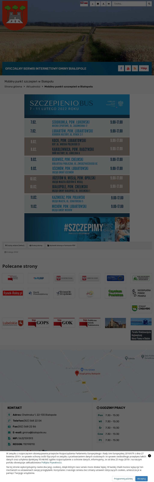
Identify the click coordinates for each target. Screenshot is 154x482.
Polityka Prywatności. (51, 462)
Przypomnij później (123, 478)
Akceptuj (141, 478)
